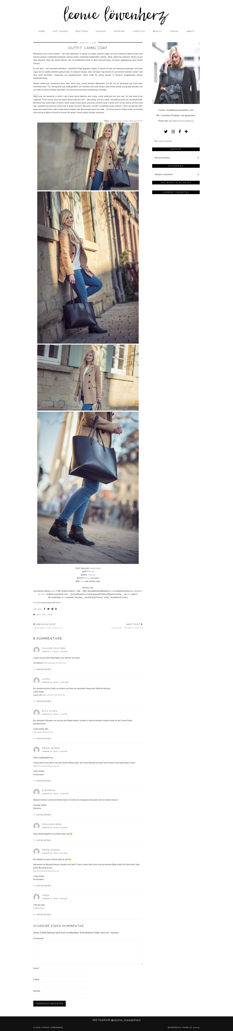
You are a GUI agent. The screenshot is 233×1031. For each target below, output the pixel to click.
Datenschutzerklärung (183, 121)
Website (36, 991)
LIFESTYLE (139, 31)
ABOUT (191, 31)
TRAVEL (174, 31)
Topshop (91, 575)
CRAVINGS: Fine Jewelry (48, 626)
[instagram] (173, 131)
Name (36, 968)
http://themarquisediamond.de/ (46, 766)
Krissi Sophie (51, 748)
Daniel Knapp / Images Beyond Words (126, 121)
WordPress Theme (178, 1027)
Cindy (46, 895)
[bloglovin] (186, 131)
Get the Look (45, 614)
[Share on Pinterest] (53, 609)
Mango (91, 571)
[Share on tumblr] (56, 609)
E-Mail (36, 979)
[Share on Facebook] (44, 609)
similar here (95, 568)
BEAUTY (157, 31)
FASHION (101, 31)
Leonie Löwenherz (52, 1027)
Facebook (37, 603)
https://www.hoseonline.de (53, 695)
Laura (46, 679)
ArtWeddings (38, 908)
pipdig (196, 1027)
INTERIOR (119, 31)
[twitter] (166, 131)
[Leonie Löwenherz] (116, 14)
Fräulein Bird (52, 824)
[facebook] (180, 131)
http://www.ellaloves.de (43, 732)
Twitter (58, 603)
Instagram (49, 603)
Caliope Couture (53, 648)
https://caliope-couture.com (54, 663)
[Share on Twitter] (48, 609)
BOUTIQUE (82, 31)
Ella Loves (49, 711)
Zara (82, 581)
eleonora (49, 790)
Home (41, 31)
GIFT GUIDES (60, 31)
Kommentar (39, 938)
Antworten (43, 669)
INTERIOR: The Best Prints (127, 626)
